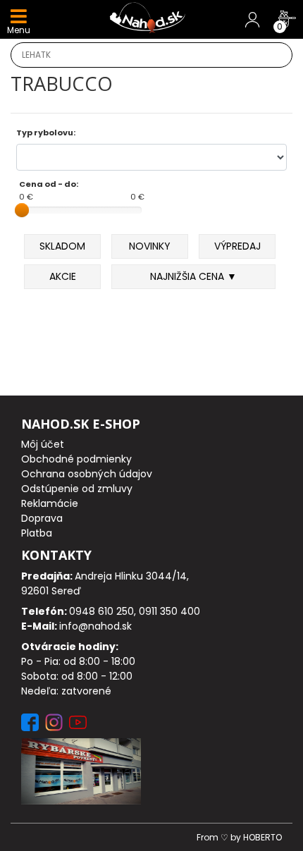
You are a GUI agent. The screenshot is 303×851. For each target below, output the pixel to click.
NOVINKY (150, 246)
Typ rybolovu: (45, 132)
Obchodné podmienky (76, 459)
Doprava (42, 518)
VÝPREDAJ (237, 246)
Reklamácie (49, 503)
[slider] (22, 210)
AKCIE (62, 276)
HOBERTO (262, 837)
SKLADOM (62, 246)
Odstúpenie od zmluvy (76, 489)
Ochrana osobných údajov (86, 474)
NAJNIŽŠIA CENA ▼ (193, 276)
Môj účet (42, 444)
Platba (36, 533)
